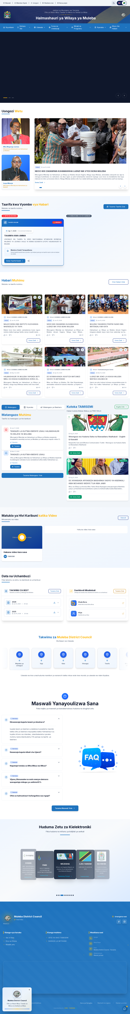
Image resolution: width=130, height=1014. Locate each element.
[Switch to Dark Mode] (114, 3)
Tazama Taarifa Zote (117, 207)
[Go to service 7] (71, 895)
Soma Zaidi (43, 182)
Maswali (8, 3)
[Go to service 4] (65, 895)
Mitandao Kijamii (21, 3)
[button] (32, 729)
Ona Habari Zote (118, 282)
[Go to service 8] (73, 895)
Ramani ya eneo (121, 1003)
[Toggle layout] (29, 989)
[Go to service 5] (67, 895)
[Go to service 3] (62, 895)
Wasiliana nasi (49, 3)
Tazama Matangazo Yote (32, 475)
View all (123, 518)
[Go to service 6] (69, 895)
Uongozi (35, 3)
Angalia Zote (120, 407)
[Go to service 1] (56, 895)
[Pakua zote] (54, 602)
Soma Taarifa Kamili (13, 261)
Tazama (17, 443)
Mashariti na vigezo (104, 1003)
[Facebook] (119, 921)
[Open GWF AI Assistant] (125, 1009)
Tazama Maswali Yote (63, 808)
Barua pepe (63, 3)
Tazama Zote (54, 591)
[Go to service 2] (59, 895)
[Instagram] (124, 921)
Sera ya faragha (86, 1003)
